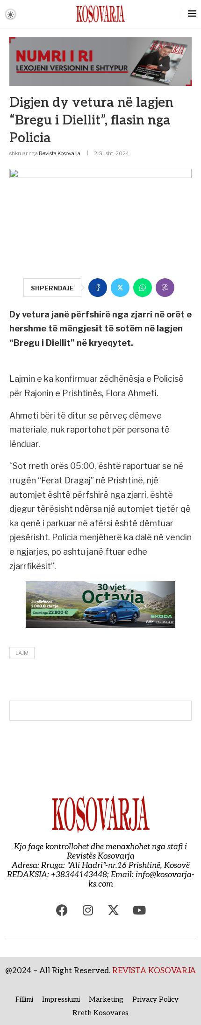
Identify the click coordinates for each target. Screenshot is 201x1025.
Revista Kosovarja (59, 153)
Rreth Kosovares (100, 1013)
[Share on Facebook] (97, 287)
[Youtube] (139, 910)
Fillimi (24, 999)
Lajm (22, 653)
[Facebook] (62, 910)
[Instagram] (88, 910)
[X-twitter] (113, 910)
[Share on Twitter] (120, 287)
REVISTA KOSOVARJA (154, 971)
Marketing (106, 999)
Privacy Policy (155, 999)
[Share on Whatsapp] (142, 287)
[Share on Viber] (165, 287)
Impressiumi (61, 999)
